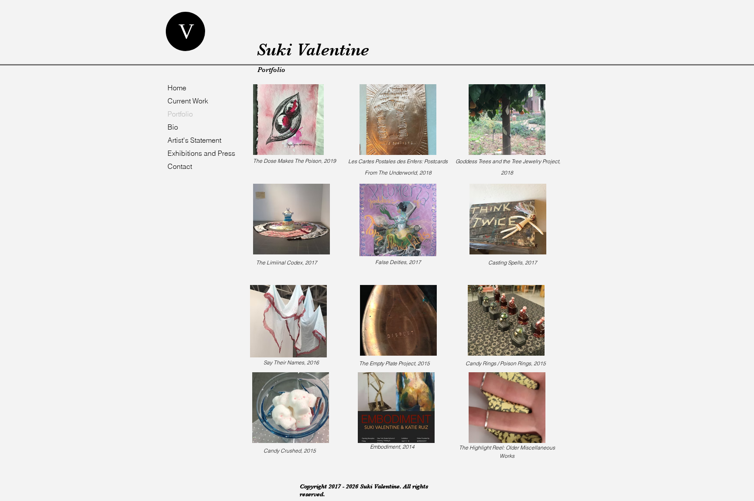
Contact (180, 166)
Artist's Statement (194, 140)
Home (177, 87)
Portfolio (180, 114)
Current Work (188, 100)
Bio (173, 127)
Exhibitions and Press (201, 153)
